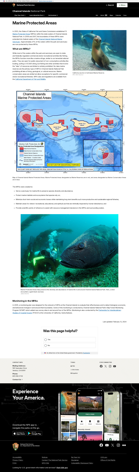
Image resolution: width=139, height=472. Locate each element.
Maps (111, 15)
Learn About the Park (36, 15)
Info (97, 15)
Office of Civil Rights (107, 460)
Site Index (75, 369)
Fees (124, 15)
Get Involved (52, 15)
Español (75, 373)
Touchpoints (86, 353)
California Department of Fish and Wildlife (30, 79)
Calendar (118, 15)
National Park (29, 11)
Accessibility (17, 457)
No (49, 345)
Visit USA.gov (62, 468)
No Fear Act (75, 457)
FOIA (14, 463)
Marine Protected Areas (21, 34)
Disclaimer (75, 460)
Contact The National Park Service (54, 460)
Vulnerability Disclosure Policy (82, 463)
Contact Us (17, 379)
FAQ (73, 366)
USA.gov (103, 457)
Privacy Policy (18, 460)
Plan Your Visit (19, 15)
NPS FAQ (45, 463)
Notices (45, 457)
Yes (49, 339)
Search (111, 5)
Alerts (103, 15)
